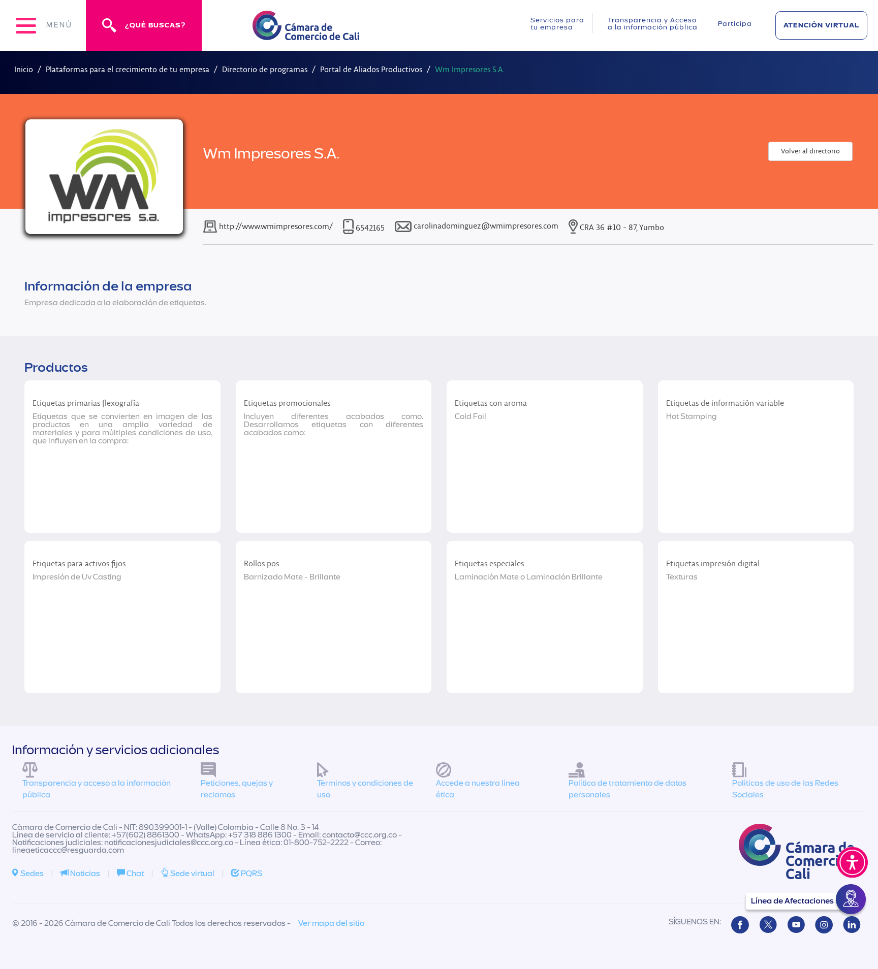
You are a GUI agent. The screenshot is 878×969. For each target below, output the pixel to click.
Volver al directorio (810, 151)
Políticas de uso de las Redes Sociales (785, 789)
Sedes (31, 873)
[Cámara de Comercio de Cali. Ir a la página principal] (306, 34)
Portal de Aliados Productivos (371, 69)
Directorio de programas (264, 69)
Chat (134, 873)
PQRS (250, 873)
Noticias (84, 873)
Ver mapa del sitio (331, 923)
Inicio (23, 69)
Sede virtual (191, 873)
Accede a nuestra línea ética (478, 789)
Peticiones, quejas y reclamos (237, 789)
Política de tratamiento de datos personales (627, 789)
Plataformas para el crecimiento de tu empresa (127, 69)
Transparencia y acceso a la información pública (96, 789)
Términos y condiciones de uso (365, 789)
